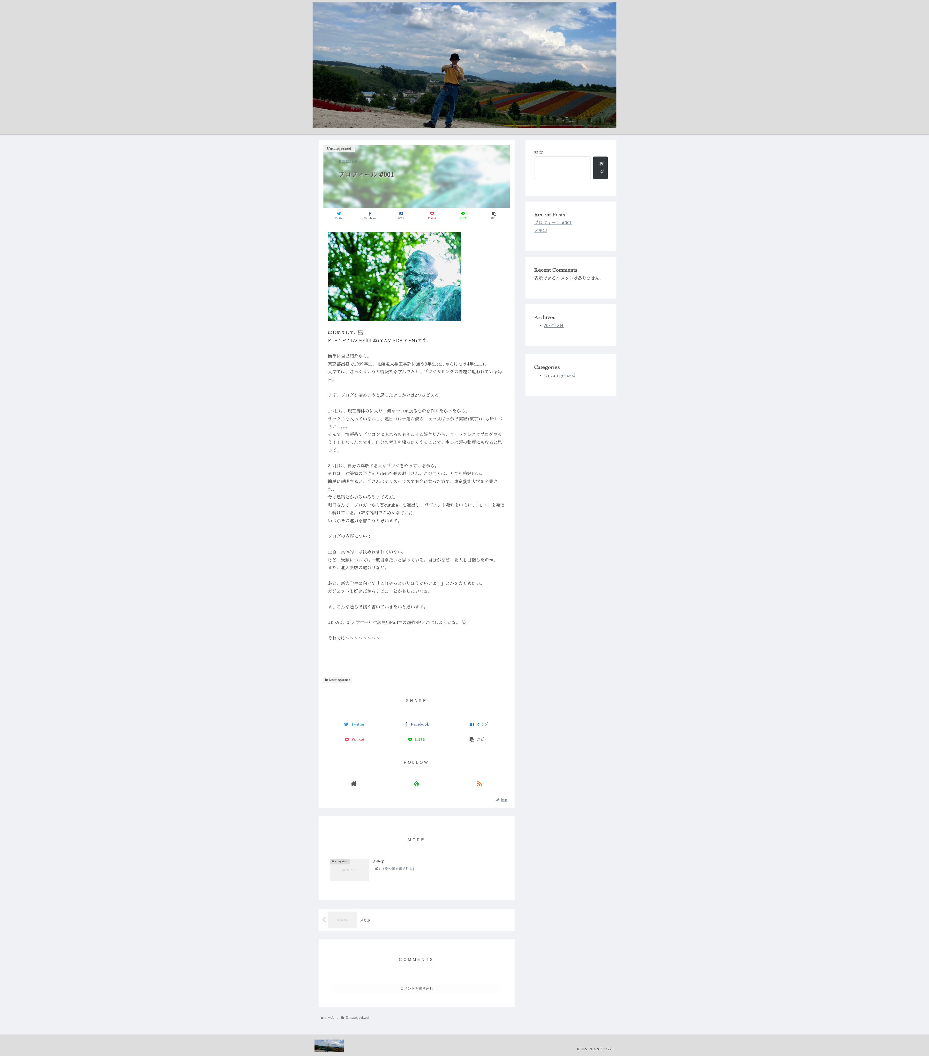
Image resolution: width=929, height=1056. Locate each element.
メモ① (540, 230)
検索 (538, 152)
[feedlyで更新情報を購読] (416, 783)
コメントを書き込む (416, 988)
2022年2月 (554, 325)
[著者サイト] (353, 783)
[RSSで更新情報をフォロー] (479, 783)
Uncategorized (339, 679)
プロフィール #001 (553, 223)
